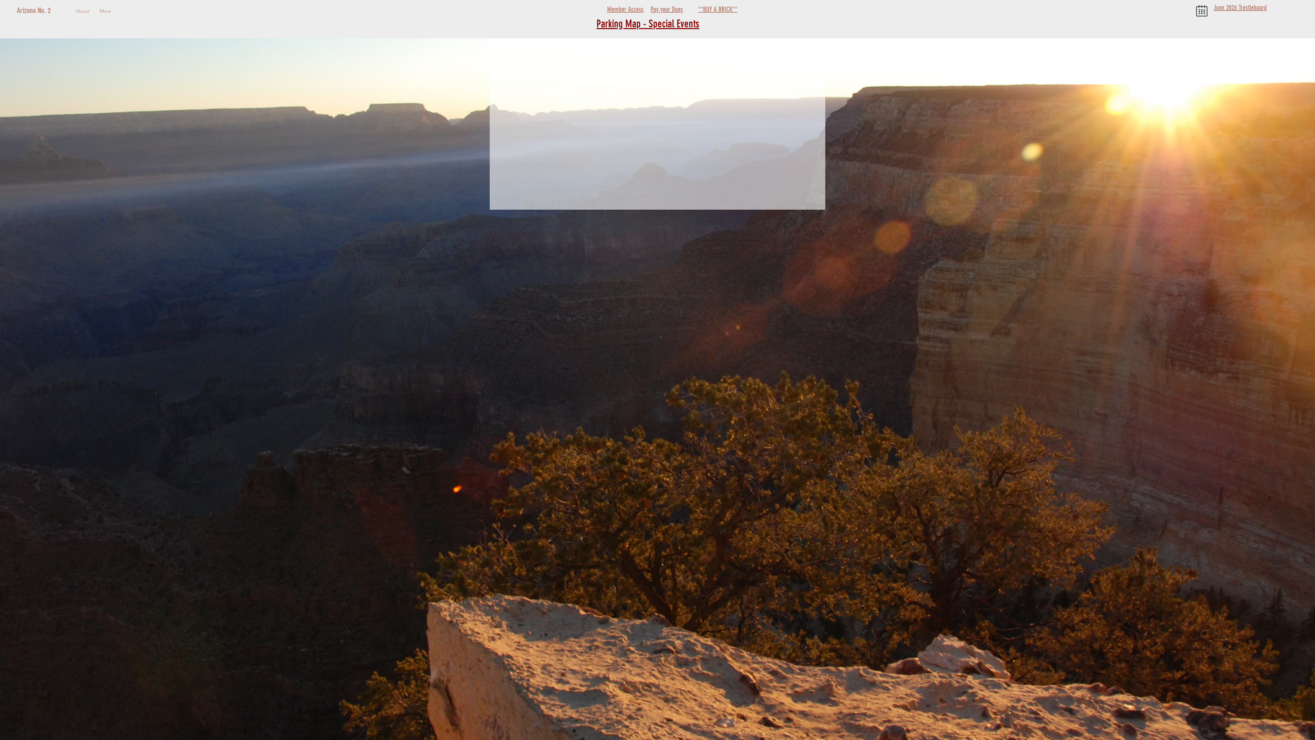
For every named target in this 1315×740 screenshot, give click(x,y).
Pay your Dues (667, 9)
